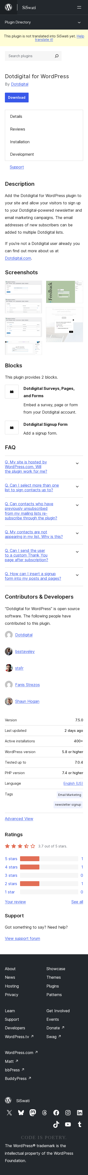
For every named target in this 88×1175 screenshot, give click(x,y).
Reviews (17, 129)
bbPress (15, 1069)
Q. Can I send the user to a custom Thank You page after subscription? (26, 555)
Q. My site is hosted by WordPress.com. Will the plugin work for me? (26, 467)
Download (16, 97)
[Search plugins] (57, 56)
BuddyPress (18, 1078)
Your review (15, 901)
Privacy (11, 994)
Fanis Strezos (27, 684)
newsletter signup (68, 804)
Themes (53, 977)
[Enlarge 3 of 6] (35, 323)
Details (16, 116)
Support (17, 167)
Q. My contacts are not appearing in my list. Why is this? (34, 534)
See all (77, 901)
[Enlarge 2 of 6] (35, 305)
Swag (53, 1036)
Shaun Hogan (27, 701)
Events (52, 1019)
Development (22, 154)
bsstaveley (25, 651)
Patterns (54, 994)
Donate (55, 1027)
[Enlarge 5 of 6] (76, 287)
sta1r (19, 668)
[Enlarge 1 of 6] (35, 287)
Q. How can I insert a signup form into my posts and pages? (33, 576)
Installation (20, 141)
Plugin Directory (18, 22)
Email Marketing (69, 795)
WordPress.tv (19, 1036)
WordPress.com (21, 1052)
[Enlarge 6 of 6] (76, 313)
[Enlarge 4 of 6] (35, 347)
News (10, 977)
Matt (12, 1061)
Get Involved (58, 1010)
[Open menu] (80, 7)
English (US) (73, 783)
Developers (15, 1027)
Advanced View (19, 818)
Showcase (55, 968)
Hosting (12, 986)
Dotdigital (19, 84)
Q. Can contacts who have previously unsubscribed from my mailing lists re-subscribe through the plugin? (31, 511)
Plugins (52, 986)
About (10, 968)
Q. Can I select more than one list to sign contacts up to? (32, 487)
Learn (10, 1010)
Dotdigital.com (18, 258)
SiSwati (23, 1100)
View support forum (22, 938)
